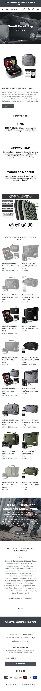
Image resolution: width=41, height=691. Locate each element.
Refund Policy (27, 634)
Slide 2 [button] (19, 40)
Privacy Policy (14, 634)
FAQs (33, 638)
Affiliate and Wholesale (21, 641)
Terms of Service (12, 638)
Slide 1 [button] (18, 40)
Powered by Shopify (28, 684)
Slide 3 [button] (21, 40)
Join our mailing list (20, 647)
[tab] (18, 40)
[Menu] (37, 9)
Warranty (24, 638)
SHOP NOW (8, 106)
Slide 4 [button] (22, 40)
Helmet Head (9, 9)
